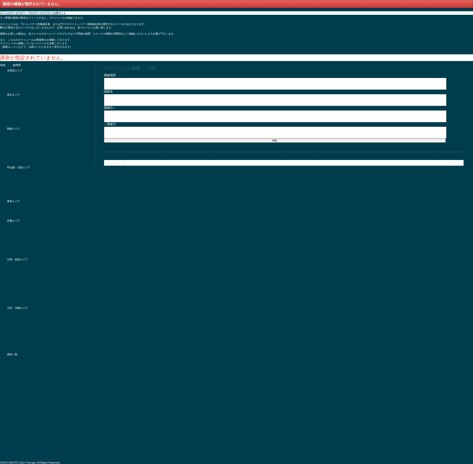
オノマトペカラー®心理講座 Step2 (28, 451)
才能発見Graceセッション (22, 402)
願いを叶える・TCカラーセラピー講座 (29, 412)
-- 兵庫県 (12, 235)
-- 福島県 (12, 123)
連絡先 (438, 149)
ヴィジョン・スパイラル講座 (24, 383)
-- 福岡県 (12, 312)
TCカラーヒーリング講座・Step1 (26, 422)
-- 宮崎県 (12, 336)
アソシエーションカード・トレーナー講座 (31, 397)
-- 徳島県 (12, 298)
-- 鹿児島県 (13, 341)
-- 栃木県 (12, 138)
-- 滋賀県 (12, 244)
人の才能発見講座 (17, 407)
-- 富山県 (12, 186)
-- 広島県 (12, 264)
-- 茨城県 (12, 133)
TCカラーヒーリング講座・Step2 (26, 427)
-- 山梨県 (12, 172)
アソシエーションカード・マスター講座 (30, 388)
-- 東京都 (12, 157)
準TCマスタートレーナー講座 (24, 417)
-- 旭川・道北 (15, 89)
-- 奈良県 (12, 240)
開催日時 (221, 149)
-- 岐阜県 (12, 215)
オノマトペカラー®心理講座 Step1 (28, 446)
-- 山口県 (12, 283)
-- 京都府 (12, 230)
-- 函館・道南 (15, 80)
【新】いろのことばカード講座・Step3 (30, 441)
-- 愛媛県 (12, 293)
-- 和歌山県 (13, 249)
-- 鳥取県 (12, 273)
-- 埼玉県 (12, 147)
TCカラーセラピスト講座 (21, 359)
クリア (108, 144)
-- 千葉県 (12, 152)
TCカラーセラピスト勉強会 (23, 373)
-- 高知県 (12, 302)
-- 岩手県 (12, 104)
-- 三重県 (12, 254)
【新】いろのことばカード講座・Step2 (30, 436)
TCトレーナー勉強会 (19, 378)
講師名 (109, 91)
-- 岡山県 (12, 269)
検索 (274, 140)
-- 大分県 (12, 317)
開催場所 (110, 75)
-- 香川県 (12, 288)
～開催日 (110, 124)
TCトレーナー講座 (18, 368)
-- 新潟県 (12, 181)
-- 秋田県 (12, 114)
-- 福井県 (12, 196)
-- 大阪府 (12, 225)
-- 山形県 (12, 118)
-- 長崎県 (12, 322)
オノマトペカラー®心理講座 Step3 (28, 456)
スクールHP (327, 149)
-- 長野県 (12, 177)
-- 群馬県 (12, 143)
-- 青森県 (12, 99)
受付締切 (290, 149)
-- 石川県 (12, 191)
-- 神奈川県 (13, 162)
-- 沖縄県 (12, 346)
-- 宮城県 (12, 109)
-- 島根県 (12, 278)
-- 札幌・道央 (15, 75)
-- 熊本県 (12, 332)
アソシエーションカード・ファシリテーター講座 (35, 393)
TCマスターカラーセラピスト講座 (27, 364)
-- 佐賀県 (12, 327)
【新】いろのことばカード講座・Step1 (30, 431)
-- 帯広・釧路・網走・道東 (22, 85)
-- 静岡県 (12, 206)
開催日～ (110, 107)
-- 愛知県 (12, 211)
